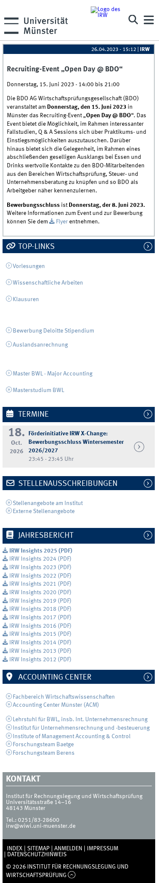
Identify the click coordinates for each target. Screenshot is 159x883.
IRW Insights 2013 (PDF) (40, 651)
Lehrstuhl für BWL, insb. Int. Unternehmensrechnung (80, 719)
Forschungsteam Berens (44, 753)
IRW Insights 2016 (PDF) (40, 626)
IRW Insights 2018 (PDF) (40, 609)
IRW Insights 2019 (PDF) (40, 601)
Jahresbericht (45, 535)
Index (14, 849)
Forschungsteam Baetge (43, 745)
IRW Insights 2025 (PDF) (40, 551)
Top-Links (36, 247)
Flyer (62, 222)
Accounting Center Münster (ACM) (56, 705)
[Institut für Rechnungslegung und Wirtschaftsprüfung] (105, 20)
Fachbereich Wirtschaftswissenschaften (64, 697)
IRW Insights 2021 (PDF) (40, 584)
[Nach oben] (72, 875)
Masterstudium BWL (38, 390)
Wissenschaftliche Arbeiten (48, 283)
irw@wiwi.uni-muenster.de (40, 826)
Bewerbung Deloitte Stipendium (53, 331)
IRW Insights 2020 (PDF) (40, 592)
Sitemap (38, 849)
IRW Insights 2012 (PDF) (40, 660)
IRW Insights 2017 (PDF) (40, 618)
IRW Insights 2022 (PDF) (40, 576)
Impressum (102, 849)
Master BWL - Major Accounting (52, 374)
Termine (33, 414)
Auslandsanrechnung (40, 345)
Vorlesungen (29, 266)
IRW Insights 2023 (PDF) (40, 567)
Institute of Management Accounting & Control (72, 736)
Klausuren (26, 299)
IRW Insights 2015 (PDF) (40, 634)
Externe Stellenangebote (44, 511)
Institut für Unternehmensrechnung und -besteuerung (81, 728)
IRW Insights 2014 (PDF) (40, 643)
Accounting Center (54, 677)
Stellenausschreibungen (67, 484)
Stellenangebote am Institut (48, 503)
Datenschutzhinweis (37, 855)
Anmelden (68, 849)
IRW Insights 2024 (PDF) (40, 559)
